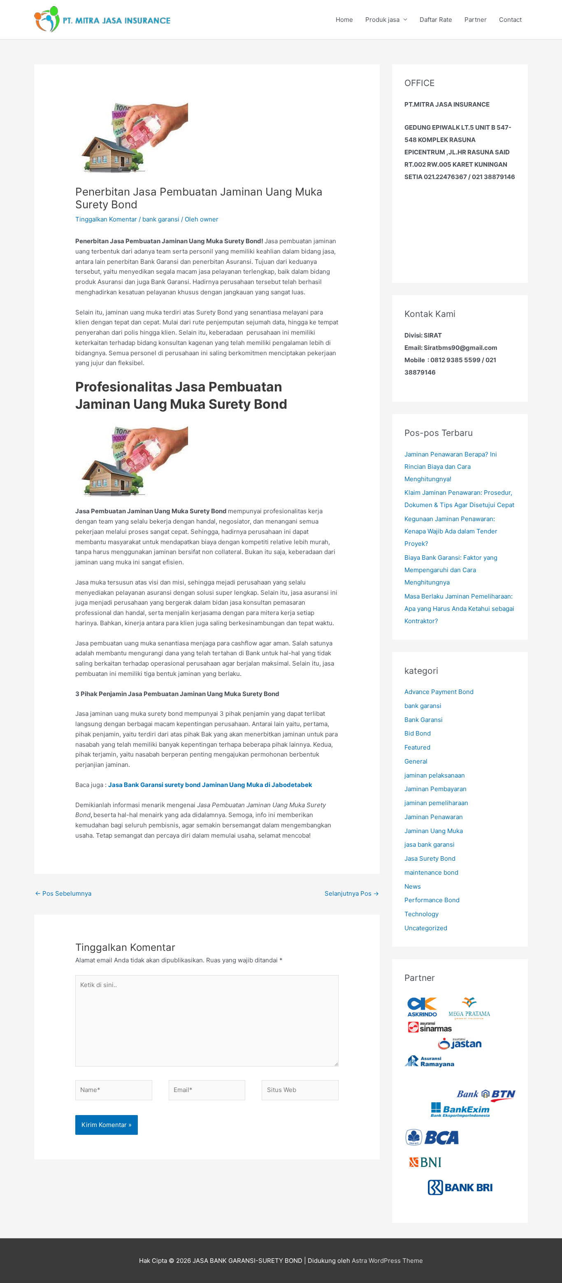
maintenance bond (431, 872)
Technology (421, 914)
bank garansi (160, 219)
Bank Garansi (423, 720)
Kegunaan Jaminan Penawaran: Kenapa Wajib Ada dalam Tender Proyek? (450, 531)
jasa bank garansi (429, 844)
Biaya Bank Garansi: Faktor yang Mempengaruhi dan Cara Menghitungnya (450, 570)
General (415, 761)
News (412, 886)
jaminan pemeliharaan (436, 803)
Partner (475, 19)
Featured (417, 747)
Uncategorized (425, 928)
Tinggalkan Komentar (106, 219)
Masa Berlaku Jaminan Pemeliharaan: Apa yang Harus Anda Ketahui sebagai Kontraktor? (459, 608)
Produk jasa (382, 19)
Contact (510, 19)
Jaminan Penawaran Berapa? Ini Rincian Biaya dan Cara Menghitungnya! (450, 466)
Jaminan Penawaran (433, 817)
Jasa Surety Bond (429, 858)
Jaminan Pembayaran (435, 789)
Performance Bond (432, 900)
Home (344, 19)
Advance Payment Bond (439, 692)
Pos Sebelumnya (63, 893)
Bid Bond (417, 733)
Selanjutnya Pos (352, 893)
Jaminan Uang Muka (433, 831)
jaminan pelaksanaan (434, 775)
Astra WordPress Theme (387, 1260)
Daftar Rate (436, 19)
